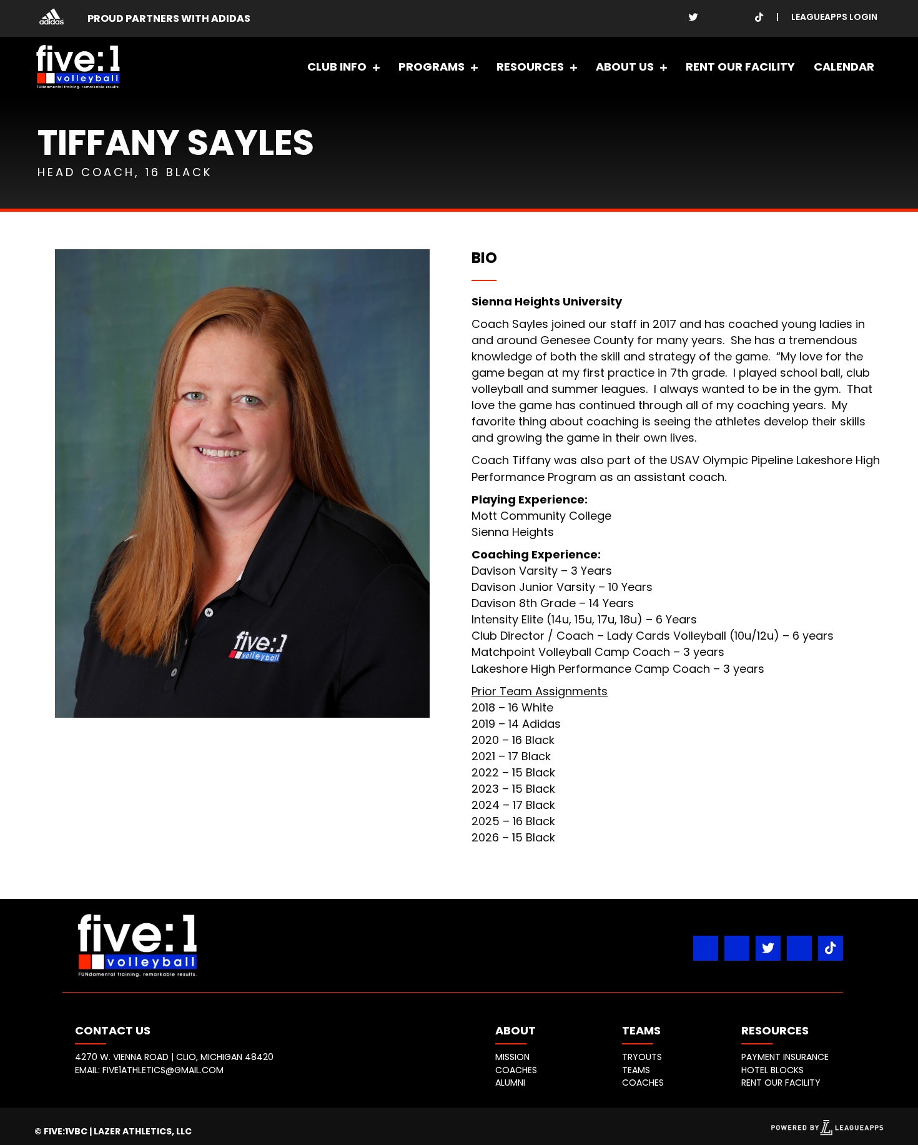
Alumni (510, 1082)
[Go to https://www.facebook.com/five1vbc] (671, 16)
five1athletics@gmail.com (163, 1070)
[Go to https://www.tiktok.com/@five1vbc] (759, 16)
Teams (636, 1070)
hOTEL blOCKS (772, 1070)
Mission (512, 1057)
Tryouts (642, 1057)
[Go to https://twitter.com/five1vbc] (693, 16)
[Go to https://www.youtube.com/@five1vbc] (737, 16)
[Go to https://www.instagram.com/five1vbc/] (715, 16)
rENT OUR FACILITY (781, 1082)
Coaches (516, 1070)
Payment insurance (785, 1057)
